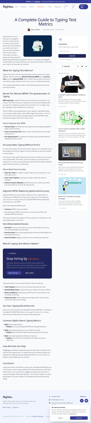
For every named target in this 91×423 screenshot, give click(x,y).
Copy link (67, 66)
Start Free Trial (13, 273)
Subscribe (72, 56)
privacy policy (69, 59)
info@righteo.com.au (57, 400)
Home (16, 7)
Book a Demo (29, 273)
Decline (60, 418)
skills (27, 372)
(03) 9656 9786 (55, 396)
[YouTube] (86, 400)
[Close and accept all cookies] (87, 407)
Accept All (79, 418)
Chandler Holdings (37, 416)
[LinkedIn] (82, 400)
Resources (41, 7)
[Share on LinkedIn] (86, 66)
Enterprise (23, 7)
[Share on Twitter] (78, 66)
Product (31, 7)
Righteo (37, 1)
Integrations (57, 7)
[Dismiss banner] (89, 2)
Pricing (50, 7)
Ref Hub (7, 350)
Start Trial (82, 6)
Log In (73, 6)
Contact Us (66, 6)
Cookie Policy (72, 414)
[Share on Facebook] (82, 66)
